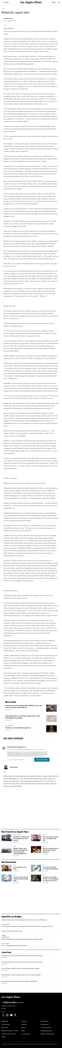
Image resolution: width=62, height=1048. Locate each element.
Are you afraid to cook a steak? (19, 868)
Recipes (23, 1027)
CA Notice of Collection (34, 1044)
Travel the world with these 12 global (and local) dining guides (20, 879)
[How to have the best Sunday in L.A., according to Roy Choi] (36, 837)
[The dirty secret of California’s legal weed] (51, 728)
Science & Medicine (18, 738)
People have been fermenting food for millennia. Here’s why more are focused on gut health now (23, 706)
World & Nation (16, 834)
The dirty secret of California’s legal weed (18, 728)
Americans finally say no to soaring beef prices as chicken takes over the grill (22, 962)
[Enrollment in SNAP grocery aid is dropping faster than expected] (7, 837)
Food (3, 8)
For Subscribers (9, 725)
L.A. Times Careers (46, 1027)
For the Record (45, 1024)
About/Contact (45, 1021)
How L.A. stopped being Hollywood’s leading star (14, 945)
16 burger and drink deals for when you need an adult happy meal (51, 850)
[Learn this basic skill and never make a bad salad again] (36, 868)
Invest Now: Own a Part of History (8, 1035)
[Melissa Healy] (6, 767)
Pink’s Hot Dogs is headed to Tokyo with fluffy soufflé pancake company (20, 968)
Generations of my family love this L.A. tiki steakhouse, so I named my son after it (51, 879)
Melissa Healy (14, 767)
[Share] (5, 25)
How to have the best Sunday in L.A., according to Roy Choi (50, 838)
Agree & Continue (41, 759)
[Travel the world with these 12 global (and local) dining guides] (7, 878)
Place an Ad (5, 1027)
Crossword (24, 1021)
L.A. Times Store (25, 1034)
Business (10, 738)
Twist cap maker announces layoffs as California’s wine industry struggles (21, 975)
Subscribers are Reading (11, 916)
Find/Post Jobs (6, 1024)
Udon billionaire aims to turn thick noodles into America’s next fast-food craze (22, 955)
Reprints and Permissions (47, 1034)
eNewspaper (5, 1021)
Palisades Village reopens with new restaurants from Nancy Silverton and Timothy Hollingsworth (20, 851)
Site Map (4, 1008)
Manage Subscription (46, 1030)
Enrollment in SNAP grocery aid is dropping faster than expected (21, 838)
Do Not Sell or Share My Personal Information (48, 1044)
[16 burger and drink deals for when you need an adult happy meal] (36, 849)
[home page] (31, 2)
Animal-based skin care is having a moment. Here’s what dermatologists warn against (22, 717)
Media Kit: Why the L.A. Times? (10, 1030)
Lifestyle (45, 834)
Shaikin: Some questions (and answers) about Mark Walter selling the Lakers (22, 939)
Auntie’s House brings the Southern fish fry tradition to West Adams (19, 981)
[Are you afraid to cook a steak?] (7, 868)
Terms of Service (26, 752)
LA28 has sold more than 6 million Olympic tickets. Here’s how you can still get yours (24, 920)
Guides (23, 1030)
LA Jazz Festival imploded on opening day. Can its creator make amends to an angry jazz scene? (27, 926)
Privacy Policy (18, 756)
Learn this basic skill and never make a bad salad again (50, 868)
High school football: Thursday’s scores (12, 931)
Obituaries (24, 1024)
